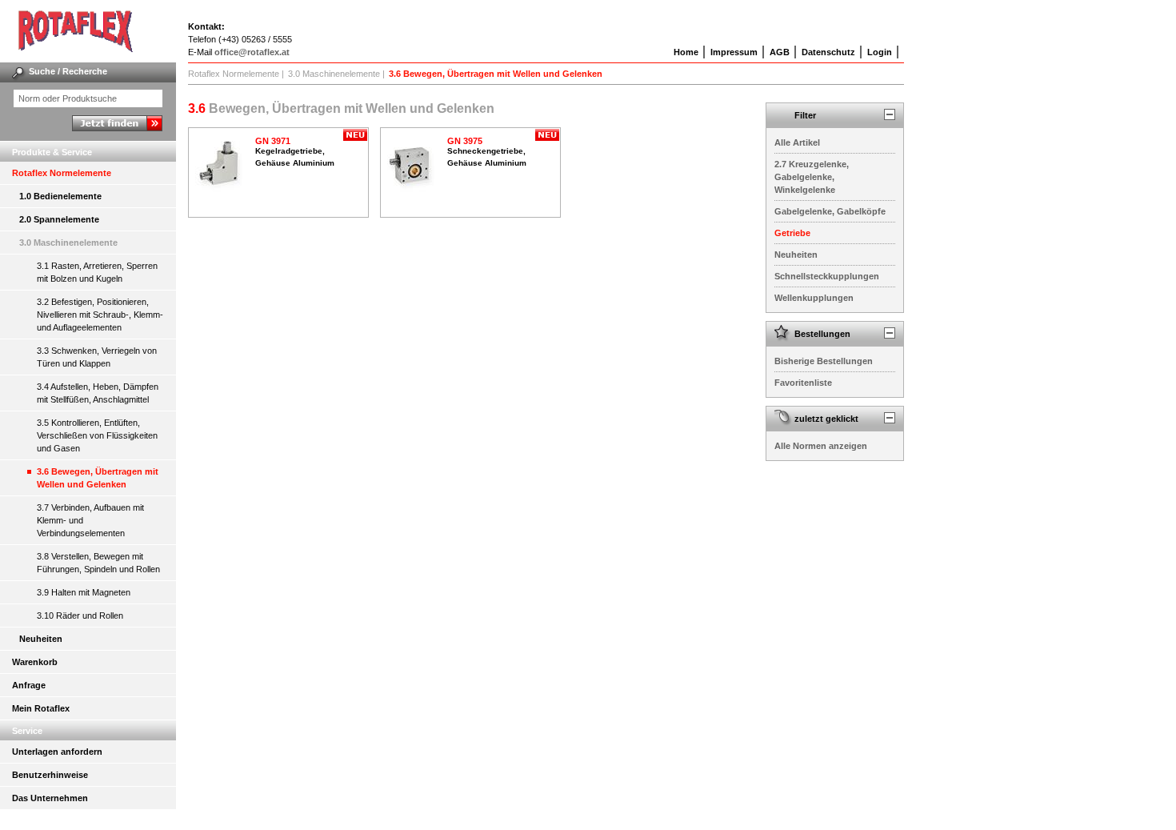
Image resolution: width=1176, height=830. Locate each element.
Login (879, 52)
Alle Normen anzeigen (820, 446)
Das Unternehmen (50, 798)
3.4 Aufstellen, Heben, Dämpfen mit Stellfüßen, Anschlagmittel (97, 393)
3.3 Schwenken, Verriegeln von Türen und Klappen (97, 357)
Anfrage (29, 685)
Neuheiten (40, 639)
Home (686, 52)
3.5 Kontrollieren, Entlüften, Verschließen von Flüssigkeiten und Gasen (97, 435)
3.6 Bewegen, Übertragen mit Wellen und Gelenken (97, 478)
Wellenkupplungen (814, 298)
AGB (780, 52)
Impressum (734, 52)
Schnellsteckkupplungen (826, 276)
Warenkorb (35, 662)
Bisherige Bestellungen (823, 361)
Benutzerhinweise (50, 775)
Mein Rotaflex (41, 708)
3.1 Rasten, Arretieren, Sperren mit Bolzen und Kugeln (97, 272)
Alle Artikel (797, 142)
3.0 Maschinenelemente (68, 242)
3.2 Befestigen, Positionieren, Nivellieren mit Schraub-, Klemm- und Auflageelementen (100, 314)
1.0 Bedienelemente (60, 196)
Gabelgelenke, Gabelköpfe (830, 211)
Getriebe (792, 233)
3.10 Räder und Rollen (80, 615)
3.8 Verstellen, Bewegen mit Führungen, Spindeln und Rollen (98, 562)
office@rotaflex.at (252, 52)
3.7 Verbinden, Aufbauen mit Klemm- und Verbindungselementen (90, 520)
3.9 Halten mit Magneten (83, 592)
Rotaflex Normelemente (61, 173)
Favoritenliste (803, 382)
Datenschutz (828, 52)
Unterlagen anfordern (57, 751)
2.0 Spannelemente (59, 219)
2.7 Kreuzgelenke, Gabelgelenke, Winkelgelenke (811, 176)
